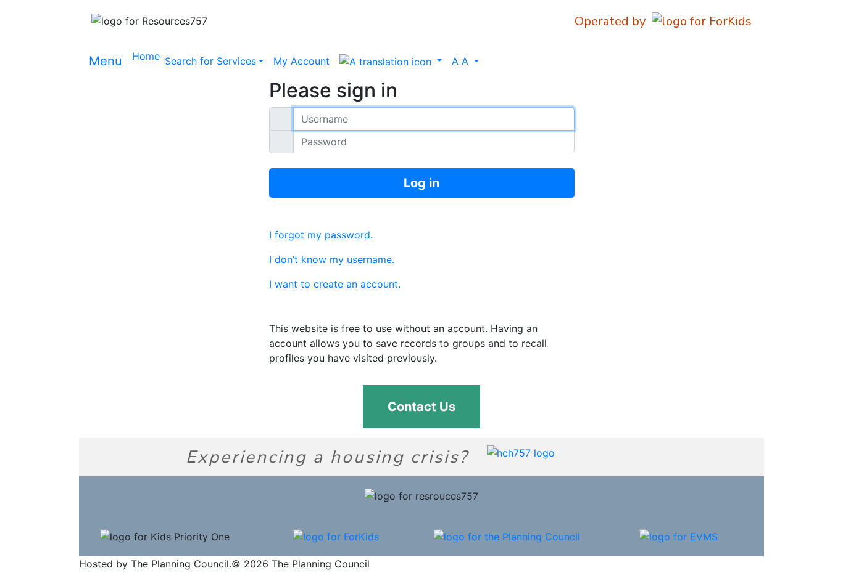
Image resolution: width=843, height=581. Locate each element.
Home (146, 56)
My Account (301, 61)
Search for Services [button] (210, 61)
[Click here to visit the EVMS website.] (678, 535)
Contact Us (421, 406)
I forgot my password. (321, 235)
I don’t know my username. (331, 259)
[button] (390, 61)
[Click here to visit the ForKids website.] (336, 535)
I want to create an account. (335, 284)
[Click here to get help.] (521, 451)
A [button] (460, 61)
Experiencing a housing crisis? (327, 457)
